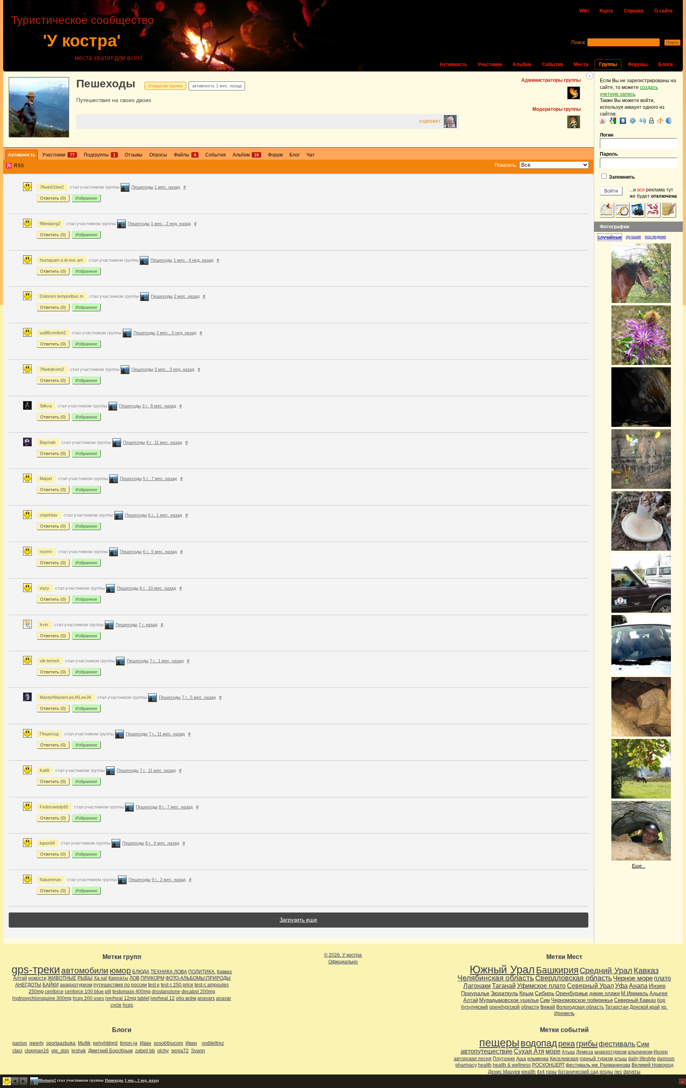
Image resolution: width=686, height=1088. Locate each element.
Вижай (547, 1007)
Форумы (637, 64)
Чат (310, 155)
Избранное (86, 198)
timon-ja (128, 1043)
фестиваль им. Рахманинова (598, 1065)
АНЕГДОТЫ (28, 985)
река (566, 1043)
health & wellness (512, 1065)
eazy (44, 588)
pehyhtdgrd (105, 1043)
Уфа (621, 985)
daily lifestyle (642, 1058)
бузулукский (474, 1007)
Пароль (609, 154)
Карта (606, 11)
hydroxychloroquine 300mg (41, 998)
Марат (46, 478)
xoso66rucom (168, 1043)
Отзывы (134, 155)
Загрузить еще (298, 919)
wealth (528, 1071)
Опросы (158, 155)
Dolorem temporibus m (61, 296)
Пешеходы (105, 83)
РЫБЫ (84, 978)
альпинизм (640, 1052)
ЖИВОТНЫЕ (62, 978)
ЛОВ (134, 978)
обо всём (186, 998)
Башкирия (557, 970)
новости (37, 978)
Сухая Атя (529, 1051)
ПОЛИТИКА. (202, 971)
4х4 (541, 1071)
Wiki (584, 11)
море (553, 1051)
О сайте (663, 11)
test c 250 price (177, 985)
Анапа (638, 985)
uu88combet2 (53, 332)
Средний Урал (606, 970)
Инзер (657, 985)
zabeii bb (145, 1050)
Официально (343, 962)
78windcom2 (52, 369)
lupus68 (47, 843)
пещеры (499, 1043)
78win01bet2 (52, 187)
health (484, 1065)
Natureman (50, 879)
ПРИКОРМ (152, 978)
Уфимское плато (541, 985)
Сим (545, 1000)
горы (551, 1071)
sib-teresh (49, 660)
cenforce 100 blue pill (88, 991)
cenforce (54, 991)
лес (618, 1071)
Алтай (20, 978)
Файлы (185, 155)
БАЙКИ (50, 985)
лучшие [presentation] (633, 236)
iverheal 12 (162, 998)
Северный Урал (590, 985)
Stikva (46, 405)
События (552, 64)
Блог (294, 155)
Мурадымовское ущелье (509, 1000)
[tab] (611, 237)
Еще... (639, 866)
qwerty (36, 1043)
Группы (608, 64)
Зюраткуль (504, 993)
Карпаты (118, 978)
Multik (84, 1043)
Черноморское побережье (582, 1000)
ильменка (538, 1058)
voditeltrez (213, 1043)
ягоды (606, 1071)
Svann (198, 1050)
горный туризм (596, 1058)
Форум (275, 155)
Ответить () (53, 198)
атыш (620, 1058)
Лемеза (584, 1052)
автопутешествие (487, 1051)
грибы (586, 1043)
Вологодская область (580, 1007)
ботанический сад (578, 1071)
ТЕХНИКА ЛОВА (168, 971)
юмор (120, 970)
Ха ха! (100, 978)
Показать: (506, 165)
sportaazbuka (60, 1043)
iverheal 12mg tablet (127, 998)
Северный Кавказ (635, 1000)
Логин (606, 135)
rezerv (46, 551)
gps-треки (36, 970)
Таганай (504, 985)
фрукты (631, 1071)
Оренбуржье (571, 993)
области (530, 1007)
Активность (453, 64)
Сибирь (544, 993)
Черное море (633, 978)
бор (661, 1000)
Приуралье (475, 993)
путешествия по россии (120, 985)
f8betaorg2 (50, 223)
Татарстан (616, 1007)
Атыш (568, 1052)
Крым (526, 993)
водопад (538, 1043)
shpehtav (49, 515)
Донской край (645, 1007)
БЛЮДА (140, 971)
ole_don (60, 1050)
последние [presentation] (655, 236)
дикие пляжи (604, 993)
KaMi (44, 770)
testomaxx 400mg (131, 991)
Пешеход (49, 733)
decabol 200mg (198, 991)
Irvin (44, 624)
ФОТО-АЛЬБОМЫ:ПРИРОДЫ (198, 978)
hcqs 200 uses (88, 998)
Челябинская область (495, 978)
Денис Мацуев (504, 1071)
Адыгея (658, 993)
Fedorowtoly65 (54, 806)
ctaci (17, 1050)
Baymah (48, 442)
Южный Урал (502, 970)
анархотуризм (76, 985)
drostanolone (166, 991)
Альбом (522, 64)
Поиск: (578, 42)
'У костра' (82, 40)
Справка (634, 11)
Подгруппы (100, 155)
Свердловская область (573, 978)
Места (581, 64)
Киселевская (564, 1058)
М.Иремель (634, 993)
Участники (490, 64)
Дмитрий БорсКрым (110, 1050)
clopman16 (37, 1050)
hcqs (128, 1005)
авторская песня (472, 1058)
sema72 (180, 1050)
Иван (145, 1043)
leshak (78, 1050)
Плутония (504, 1058)
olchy (163, 1050)
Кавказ (224, 971)
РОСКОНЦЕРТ (548, 1065)
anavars (206, 998)
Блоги (665, 64)
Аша (521, 1058)
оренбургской (504, 1007)
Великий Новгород (652, 1065)
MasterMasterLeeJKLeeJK (65, 697)
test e (154, 985)
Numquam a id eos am (61, 260)
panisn (19, 1043)
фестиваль (617, 1044)
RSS (19, 165)
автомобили (84, 970)
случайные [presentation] (610, 237)
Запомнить (621, 177)
